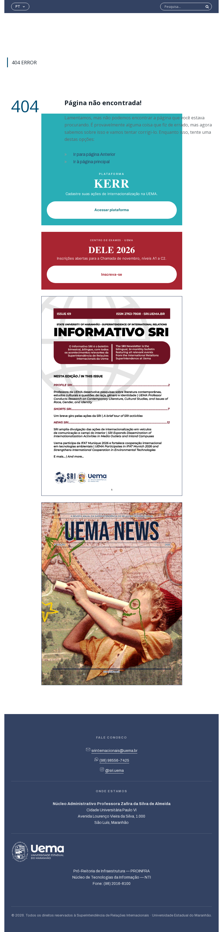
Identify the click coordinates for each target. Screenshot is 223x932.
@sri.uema (114, 771)
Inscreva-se (111, 274)
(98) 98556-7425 (114, 760)
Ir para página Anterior (94, 154)
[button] (20, 6)
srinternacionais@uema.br (114, 751)
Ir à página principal (91, 161)
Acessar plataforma (111, 210)
